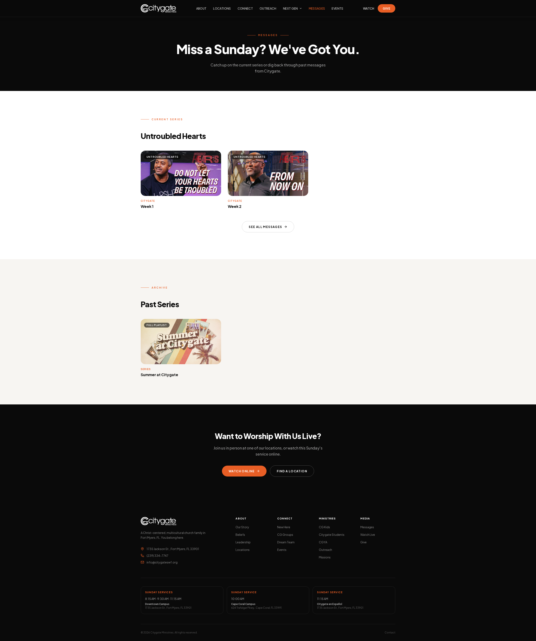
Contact (390, 632)
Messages (317, 8)
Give (386, 8)
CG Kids (324, 527)
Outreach (268, 8)
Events (337, 8)
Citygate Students (331, 534)
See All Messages (265, 227)
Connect (245, 8)
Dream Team (286, 542)
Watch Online (242, 471)
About (201, 8)
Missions (325, 557)
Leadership (243, 542)
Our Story (242, 527)
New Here (283, 527)
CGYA (323, 542)
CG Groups (285, 534)
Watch (368, 8)
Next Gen (290, 8)
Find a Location (292, 471)
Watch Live (367, 534)
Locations (222, 8)
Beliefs (240, 534)
